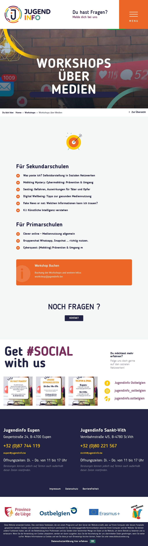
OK (92, 541)
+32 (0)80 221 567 (98, 446)
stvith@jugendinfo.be (91, 453)
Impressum (55, 489)
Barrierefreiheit (91, 489)
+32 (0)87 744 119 (21, 446)
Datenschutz (71, 489)
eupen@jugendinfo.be (14, 453)
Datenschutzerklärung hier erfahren (69, 541)
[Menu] (133, 14)
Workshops (30, 112)
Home (18, 112)
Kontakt (74, 318)
